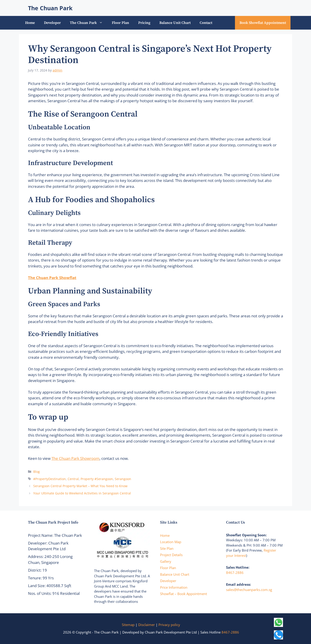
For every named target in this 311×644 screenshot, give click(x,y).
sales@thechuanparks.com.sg (249, 589)
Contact (206, 22)
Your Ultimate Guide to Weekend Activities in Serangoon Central (82, 493)
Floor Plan (120, 22)
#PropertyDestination (49, 479)
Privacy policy (169, 624)
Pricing (144, 22)
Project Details (171, 554)
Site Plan (166, 548)
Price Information (173, 587)
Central (73, 479)
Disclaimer (146, 624)
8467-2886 (235, 572)
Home (30, 22)
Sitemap (128, 624)
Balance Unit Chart (175, 22)
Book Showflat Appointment (263, 22)
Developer (52, 22)
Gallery (165, 561)
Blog (36, 471)
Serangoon (123, 479)
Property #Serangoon (97, 479)
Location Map (170, 542)
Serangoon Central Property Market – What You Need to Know (80, 486)
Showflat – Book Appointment (183, 593)
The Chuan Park (50, 8)
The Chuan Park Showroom (75, 458)
